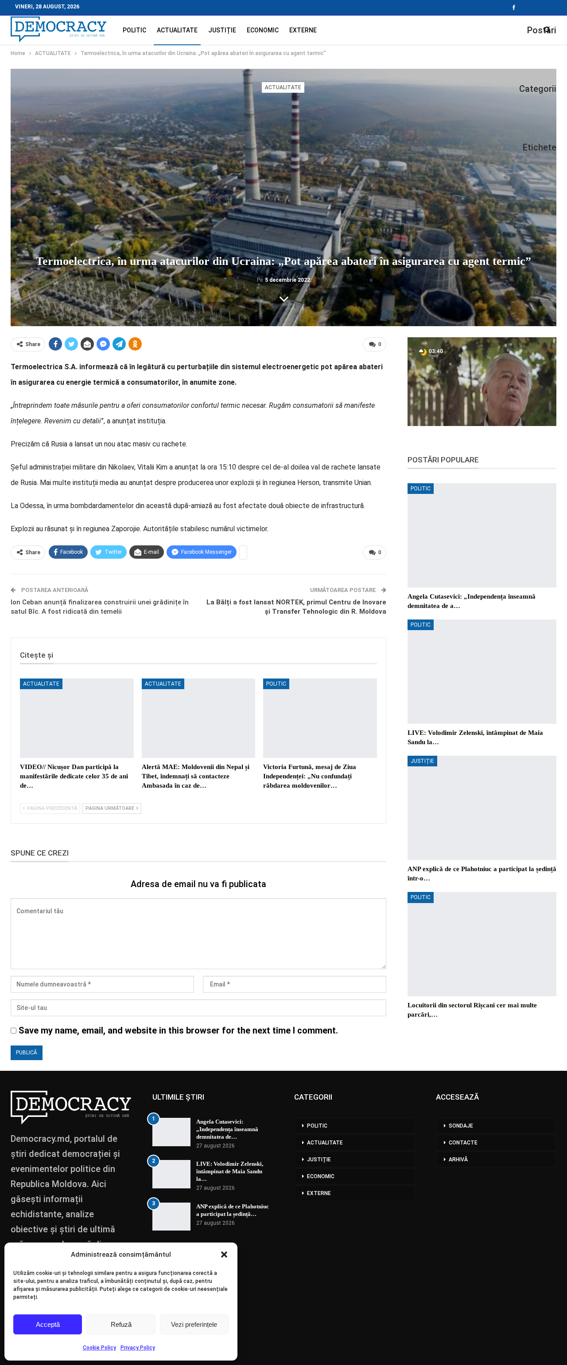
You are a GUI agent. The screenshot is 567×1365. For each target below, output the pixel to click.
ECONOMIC (263, 30)
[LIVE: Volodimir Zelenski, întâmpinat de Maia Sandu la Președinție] (482, 671)
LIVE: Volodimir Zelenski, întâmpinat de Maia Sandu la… (229, 1171)
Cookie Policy (99, 1348)
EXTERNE (303, 30)
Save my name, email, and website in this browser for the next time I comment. (178, 1030)
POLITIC (134, 30)
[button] (224, 1254)
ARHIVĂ (458, 1159)
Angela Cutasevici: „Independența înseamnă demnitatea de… (227, 1129)
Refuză (121, 1324)
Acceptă (48, 1324)
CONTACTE (463, 1143)
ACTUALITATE (177, 30)
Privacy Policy (137, 1348)
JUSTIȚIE (222, 30)
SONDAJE (461, 1126)
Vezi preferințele (194, 1324)
